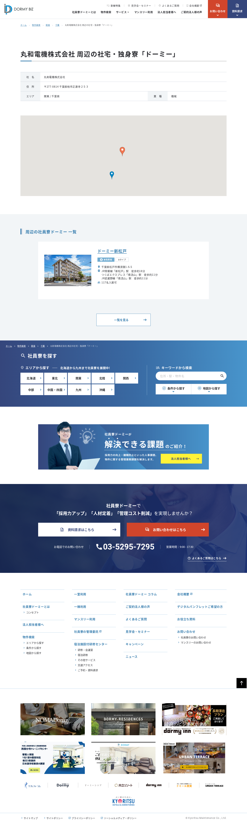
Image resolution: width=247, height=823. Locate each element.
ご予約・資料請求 (88, 670)
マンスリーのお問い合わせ (196, 642)
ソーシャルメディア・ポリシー (120, 818)
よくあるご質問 (169, 5)
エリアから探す (35, 643)
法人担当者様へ (166, 12)
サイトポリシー (54, 818)
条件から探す (174, 388)
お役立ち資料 (186, 619)
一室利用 (80, 594)
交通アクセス (85, 665)
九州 (79, 390)
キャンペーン (135, 644)
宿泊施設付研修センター (91, 644)
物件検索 (106, 12)
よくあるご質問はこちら (206, 558)
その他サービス (86, 660)
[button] (112, 175)
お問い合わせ (218, 8)
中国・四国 (55, 390)
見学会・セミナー (139, 5)
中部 (31, 390)
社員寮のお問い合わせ (193, 637)
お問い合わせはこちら (165, 529)
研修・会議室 (85, 650)
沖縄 (102, 390)
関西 (126, 378)
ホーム (23, 25)
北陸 (102, 378)
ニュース (132, 656)
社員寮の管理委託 (86, 631)
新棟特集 (116, 5)
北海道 (31, 378)
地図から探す (209, 388)
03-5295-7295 (128, 547)
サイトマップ (31, 818)
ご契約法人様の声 (191, 12)
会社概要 (194, 5)
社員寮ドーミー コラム (141, 594)
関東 (48, 25)
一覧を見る (121, 320)
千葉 (57, 25)
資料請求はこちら (77, 529)
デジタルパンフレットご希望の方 (200, 606)
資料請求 (237, 8)
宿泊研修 (83, 655)
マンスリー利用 (143, 12)
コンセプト (32, 612)
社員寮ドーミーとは (84, 12)
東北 (55, 378)
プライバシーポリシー (83, 818)
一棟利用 (80, 606)
